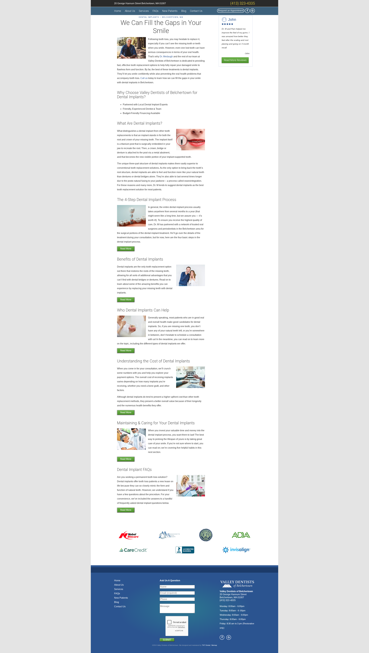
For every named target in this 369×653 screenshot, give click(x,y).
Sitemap (214, 645)
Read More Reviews (235, 60)
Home (117, 10)
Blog (183, 10)
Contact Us (196, 10)
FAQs (155, 10)
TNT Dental (206, 645)
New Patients (169, 10)
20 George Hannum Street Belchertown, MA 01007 (140, 3)
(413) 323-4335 (242, 3)
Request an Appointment (230, 10)
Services (144, 10)
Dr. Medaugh (166, 56)
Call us (144, 78)
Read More (125, 248)
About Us (130, 10)
